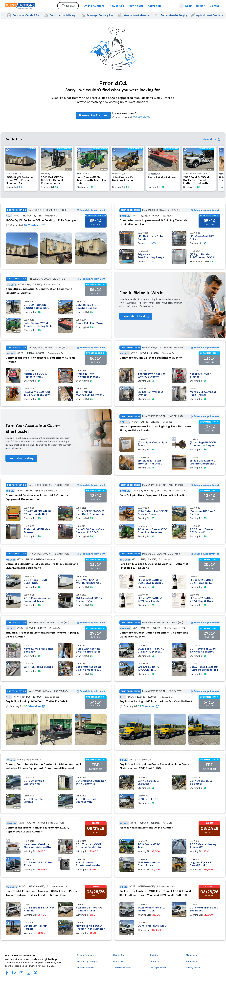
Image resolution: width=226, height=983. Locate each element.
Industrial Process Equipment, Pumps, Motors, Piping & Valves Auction (42, 634)
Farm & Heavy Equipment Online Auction (146, 827)
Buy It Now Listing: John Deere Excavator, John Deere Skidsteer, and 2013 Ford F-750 (154, 766)
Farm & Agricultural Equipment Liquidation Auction (153, 495)
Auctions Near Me (85, 967)
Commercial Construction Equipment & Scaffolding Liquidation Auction (153, 634)
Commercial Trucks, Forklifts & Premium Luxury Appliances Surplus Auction (37, 829)
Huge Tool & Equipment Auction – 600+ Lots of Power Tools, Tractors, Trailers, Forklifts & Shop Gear (41, 893)
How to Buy (118, 955)
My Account (192, 955)
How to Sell (117, 5)
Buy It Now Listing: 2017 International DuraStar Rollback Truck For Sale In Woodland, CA (155, 701)
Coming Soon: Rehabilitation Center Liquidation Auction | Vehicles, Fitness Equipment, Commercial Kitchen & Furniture (43, 766)
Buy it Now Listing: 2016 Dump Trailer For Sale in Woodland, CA (37, 701)
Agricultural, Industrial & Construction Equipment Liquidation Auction (39, 291)
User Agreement (158, 967)
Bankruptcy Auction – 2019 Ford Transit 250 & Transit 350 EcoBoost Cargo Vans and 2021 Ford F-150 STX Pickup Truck (155, 893)
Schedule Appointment (92, 210)
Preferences (192, 961)
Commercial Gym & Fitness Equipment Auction (150, 357)
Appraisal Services (122, 967)
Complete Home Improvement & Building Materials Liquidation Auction (153, 222)
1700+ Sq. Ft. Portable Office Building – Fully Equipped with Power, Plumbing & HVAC (42, 220)
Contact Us (155, 961)
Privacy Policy (193, 967)
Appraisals (154, 5)
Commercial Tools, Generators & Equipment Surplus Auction (40, 359)
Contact (215, 5)
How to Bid (136, 5)
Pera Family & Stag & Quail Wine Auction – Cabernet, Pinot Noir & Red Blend (154, 566)
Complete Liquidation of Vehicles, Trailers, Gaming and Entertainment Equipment (42, 566)
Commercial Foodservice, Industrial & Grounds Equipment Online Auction (37, 497)
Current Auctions (85, 955)
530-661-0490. (141, 117)
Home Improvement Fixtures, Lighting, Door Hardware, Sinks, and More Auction (155, 428)
